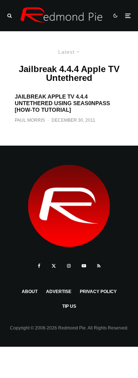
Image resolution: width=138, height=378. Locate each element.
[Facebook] (39, 266)
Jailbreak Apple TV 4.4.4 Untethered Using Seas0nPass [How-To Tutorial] (62, 103)
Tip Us (69, 306)
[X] (53, 266)
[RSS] (99, 266)
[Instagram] (68, 266)
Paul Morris (30, 120)
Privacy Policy (98, 291)
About (30, 291)
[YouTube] (84, 266)
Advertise (58, 291)
